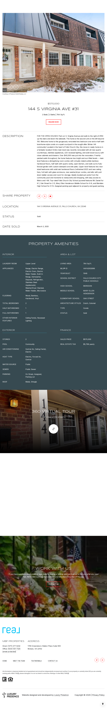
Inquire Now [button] (53, 122)
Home (5, 661)
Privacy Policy (98, 695)
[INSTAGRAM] (102, 660)
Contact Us (53, 661)
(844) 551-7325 (14, 649)
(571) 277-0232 (14, 646)
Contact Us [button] (54, 584)
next (15, 87)
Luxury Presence (61, 695)
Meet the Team (19, 661)
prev (10, 87)
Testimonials (36, 661)
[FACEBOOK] (97, 660)
